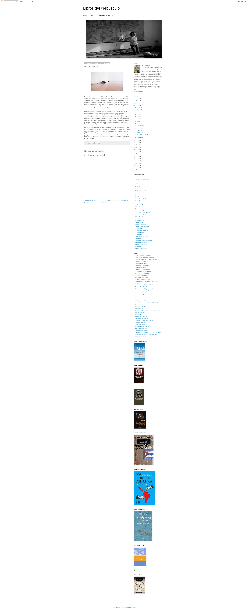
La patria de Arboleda (141, 297)
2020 (137, 156)
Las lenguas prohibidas (141, 301)
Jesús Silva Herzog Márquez (142, 212)
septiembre (140, 125)
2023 (137, 163)
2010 (137, 101)
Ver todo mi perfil (138, 91)
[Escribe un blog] (94, 143)
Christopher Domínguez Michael (143, 240)
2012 (137, 105)
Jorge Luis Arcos (139, 209)
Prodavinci (138, 183)
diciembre (139, 137)
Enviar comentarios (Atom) (99, 203)
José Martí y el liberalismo (142, 287)
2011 (137, 103)
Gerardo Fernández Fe (141, 224)
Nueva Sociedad (139, 193)
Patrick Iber (138, 187)
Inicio (108, 200)
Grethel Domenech (140, 220)
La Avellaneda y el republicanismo (144, 291)
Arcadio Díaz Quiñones (141, 244)
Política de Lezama (140, 324)
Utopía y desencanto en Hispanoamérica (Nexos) (148, 332)
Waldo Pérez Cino (140, 177)
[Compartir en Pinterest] (99, 143)
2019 (137, 154)
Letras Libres (138, 203)
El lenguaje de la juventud (142, 273)
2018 (137, 151)
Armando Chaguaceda (141, 242)
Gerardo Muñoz (139, 222)
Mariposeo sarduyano (141, 305)
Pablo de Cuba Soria (140, 191)
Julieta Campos (139, 207)
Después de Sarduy (140, 267)
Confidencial (138, 238)
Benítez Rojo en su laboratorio (143, 255)
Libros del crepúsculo (101, 8)
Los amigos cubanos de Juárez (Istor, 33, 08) (147, 303)
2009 (137, 98)
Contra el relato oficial (141, 263)
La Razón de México (140, 205)
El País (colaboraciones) (141, 230)
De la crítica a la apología (142, 265)
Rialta (136, 181)
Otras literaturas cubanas (141, 318)
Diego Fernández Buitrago (142, 236)
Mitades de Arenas (140, 312)
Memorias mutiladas (140, 307)
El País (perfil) (139, 228)
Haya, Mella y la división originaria (144, 285)
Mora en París (139, 315)
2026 (137, 170)
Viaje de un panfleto (140, 336)
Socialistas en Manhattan (142, 328)
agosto (139, 123)
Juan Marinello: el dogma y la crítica (144, 289)
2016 (137, 147)
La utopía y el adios (140, 299)
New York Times (139, 197)
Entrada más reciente (90, 200)
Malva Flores (138, 201)
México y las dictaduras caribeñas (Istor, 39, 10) (147, 311)
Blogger (134, 607)
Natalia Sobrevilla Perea (141, 199)
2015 (137, 145)
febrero (139, 109)
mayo (138, 116)
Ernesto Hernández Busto (142, 226)
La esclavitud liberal (140, 293)
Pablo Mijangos (139, 189)
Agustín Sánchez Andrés (141, 248)
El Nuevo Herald (139, 232)
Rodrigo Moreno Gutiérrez (142, 179)
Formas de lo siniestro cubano (143, 279)
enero (138, 107)
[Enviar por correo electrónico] (92, 143)
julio (138, 121)
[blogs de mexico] (134, 570)
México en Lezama (140, 308)
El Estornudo (138, 234)
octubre (139, 128)
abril (138, 114)
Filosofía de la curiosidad (141, 277)
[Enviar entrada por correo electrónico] (88, 143)
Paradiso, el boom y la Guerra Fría (144, 320)
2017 (137, 149)
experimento (118, 97)
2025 (137, 167)
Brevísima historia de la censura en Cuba (146, 259)
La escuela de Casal (140, 295)
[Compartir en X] (95, 143)
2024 (137, 165)
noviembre (140, 130)
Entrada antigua (125, 200)
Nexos (137, 195)
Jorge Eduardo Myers (141, 211)
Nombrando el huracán (141, 316)
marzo (138, 112)
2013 (137, 140)
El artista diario (141, 132)
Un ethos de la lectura (141, 330)
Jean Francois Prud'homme (142, 215)
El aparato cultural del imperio (143, 271)
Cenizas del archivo (140, 261)
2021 (137, 158)
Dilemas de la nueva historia (142, 269)
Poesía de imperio (140, 322)
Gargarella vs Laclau (142, 134)
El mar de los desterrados (142, 275)
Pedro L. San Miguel (140, 185)
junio (138, 119)
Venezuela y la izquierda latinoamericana (146, 334)
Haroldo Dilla (138, 219)
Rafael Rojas (146, 65)
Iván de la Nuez (139, 216)
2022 (137, 160)
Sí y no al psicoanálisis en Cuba (143, 326)
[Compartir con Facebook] (97, 143)
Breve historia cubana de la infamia (144, 257)
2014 (137, 142)
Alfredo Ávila (138, 246)
